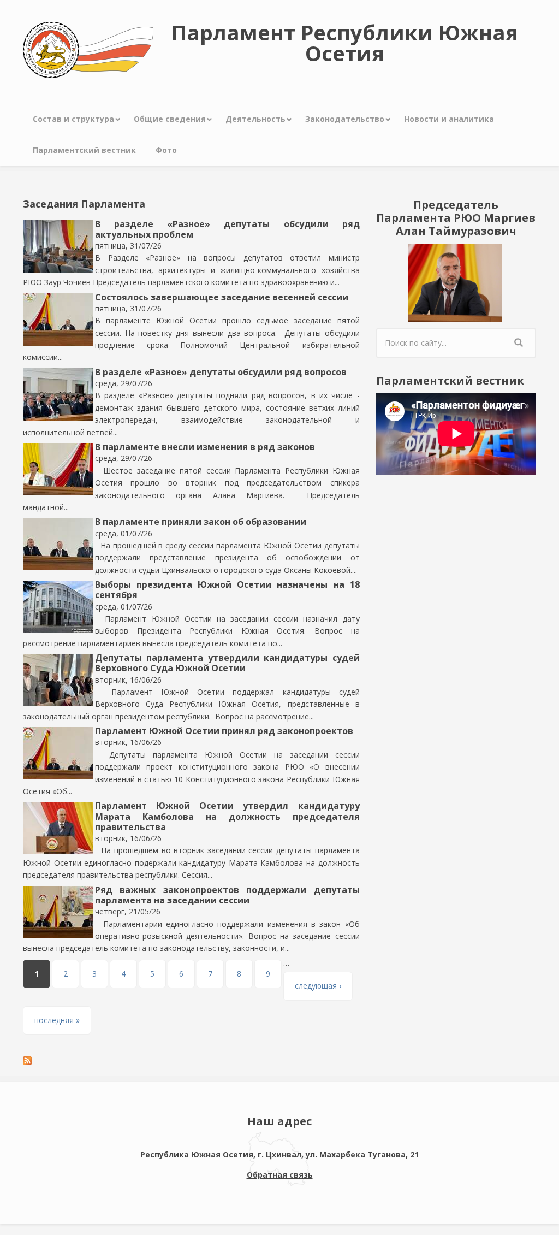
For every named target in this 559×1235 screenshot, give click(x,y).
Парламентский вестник (84, 150)
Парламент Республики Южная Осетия (344, 42)
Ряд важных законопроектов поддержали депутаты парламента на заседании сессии (227, 895)
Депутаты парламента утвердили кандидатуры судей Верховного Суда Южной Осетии (227, 663)
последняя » (57, 1020)
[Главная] (88, 49)
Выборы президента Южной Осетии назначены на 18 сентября (227, 589)
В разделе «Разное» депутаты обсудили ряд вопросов (221, 372)
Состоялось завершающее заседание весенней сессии (221, 297)
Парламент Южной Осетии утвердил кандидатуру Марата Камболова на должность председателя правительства (227, 816)
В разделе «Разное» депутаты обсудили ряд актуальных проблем (227, 229)
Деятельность (255, 119)
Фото (166, 150)
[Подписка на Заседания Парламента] (191, 1060)
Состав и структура (73, 119)
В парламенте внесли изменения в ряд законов (205, 447)
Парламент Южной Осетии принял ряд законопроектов (224, 731)
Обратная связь (280, 1174)
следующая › (318, 985)
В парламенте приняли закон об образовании (200, 522)
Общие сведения (170, 119)
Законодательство (344, 119)
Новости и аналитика (449, 119)
